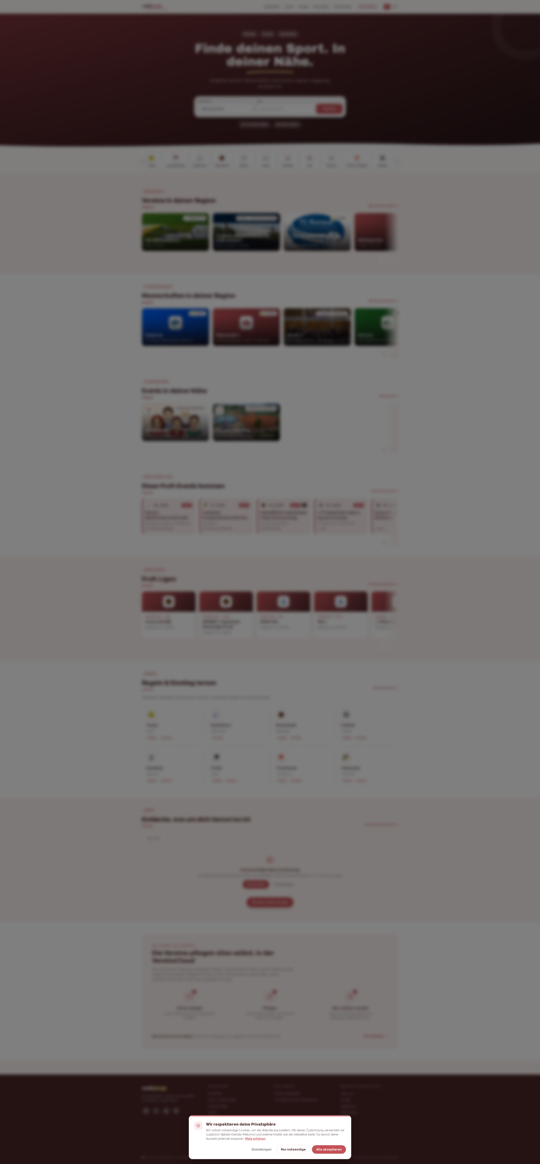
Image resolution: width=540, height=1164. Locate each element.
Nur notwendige (293, 1149)
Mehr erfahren (255, 1138)
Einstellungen (261, 1149)
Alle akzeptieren (329, 1149)
